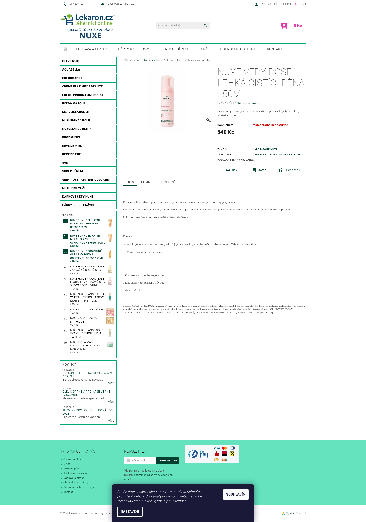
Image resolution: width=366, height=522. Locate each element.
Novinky (69, 364)
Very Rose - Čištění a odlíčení (86, 179)
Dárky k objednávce (136, 49)
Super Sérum (72, 171)
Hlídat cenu (292, 170)
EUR (303, 4)
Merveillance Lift (77, 112)
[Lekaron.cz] (89, 26)
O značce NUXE (73, 459)
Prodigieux (71, 137)
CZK (298, 4)
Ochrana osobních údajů (78, 487)
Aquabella (71, 69)
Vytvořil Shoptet (296, 513)
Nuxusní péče (177, 49)
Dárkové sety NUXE (77, 196)
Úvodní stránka (65, 49)
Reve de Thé (71, 154)
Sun (65, 162)
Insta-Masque (73, 103)
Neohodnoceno (247, 103)
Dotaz (262, 170)
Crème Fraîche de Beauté (82, 86)
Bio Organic (72, 78)
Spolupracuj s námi (75, 473)
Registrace (285, 4)
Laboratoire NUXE (265, 149)
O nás (205, 49)
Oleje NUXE (71, 61)
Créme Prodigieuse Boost (83, 95)
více (111, 383)
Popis (130, 182)
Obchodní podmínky (75, 482)
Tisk (234, 170)
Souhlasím (236, 494)
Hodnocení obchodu (238, 49)
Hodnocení (167, 182)
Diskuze (146, 182)
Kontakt (275, 49)
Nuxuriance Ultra (77, 128)
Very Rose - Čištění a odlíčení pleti (277, 154)
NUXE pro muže (74, 188)
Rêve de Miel (72, 145)
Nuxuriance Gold (76, 120)
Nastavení (130, 512)
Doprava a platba (92, 49)
